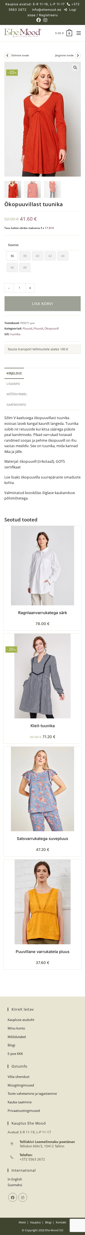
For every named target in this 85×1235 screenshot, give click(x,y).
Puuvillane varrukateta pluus (43, 951)
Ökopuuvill (51, 328)
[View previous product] (7, 55)
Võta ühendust (18, 1076)
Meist (22, 1222)
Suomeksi (15, 1185)
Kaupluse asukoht (21, 1019)
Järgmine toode (64, 55)
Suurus (13, 245)
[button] (75, 67)
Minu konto (16, 1028)
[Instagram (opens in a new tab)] (45, 20)
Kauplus (35, 1222)
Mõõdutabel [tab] (17, 394)
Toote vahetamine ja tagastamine (32, 1093)
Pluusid (27, 328)
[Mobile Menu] (77, 33)
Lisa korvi (42, 303)
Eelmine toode (20, 55)
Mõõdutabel (17, 1037)
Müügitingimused (21, 1085)
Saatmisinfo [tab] (16, 404)
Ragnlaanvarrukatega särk (42, 612)
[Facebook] (12, 1197)
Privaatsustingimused (24, 1110)
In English (15, 1179)
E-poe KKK (15, 1053)
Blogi (11, 1045)
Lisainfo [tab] (13, 384)
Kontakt (61, 1222)
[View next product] (78, 55)
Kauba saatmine (20, 1102)
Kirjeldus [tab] (14, 373)
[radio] (12, 255)
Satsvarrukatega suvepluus (42, 838)
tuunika (15, 334)
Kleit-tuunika (43, 725)
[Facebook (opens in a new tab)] (39, 20)
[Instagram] (22, 1197)
